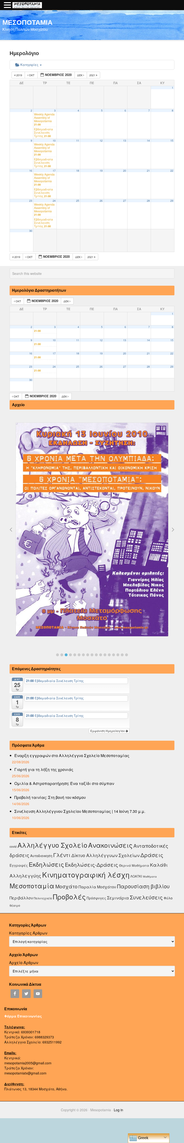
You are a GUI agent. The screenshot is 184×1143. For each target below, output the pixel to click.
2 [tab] (61, 654)
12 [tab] (105, 654)
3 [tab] (66, 654)
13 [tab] (109, 654)
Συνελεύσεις (146, 897)
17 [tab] (126, 654)
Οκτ (31, 75)
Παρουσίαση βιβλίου (143, 886)
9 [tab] (92, 654)
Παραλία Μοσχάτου (97, 886)
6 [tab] (79, 654)
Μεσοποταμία (32, 885)
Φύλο (168, 897)
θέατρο (15, 905)
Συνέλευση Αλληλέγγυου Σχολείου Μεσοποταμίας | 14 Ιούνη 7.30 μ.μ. (79, 811)
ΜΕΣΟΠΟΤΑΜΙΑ (27, 22)
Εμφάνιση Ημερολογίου (108, 731)
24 (54, 200)
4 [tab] (70, 654)
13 (124, 140)
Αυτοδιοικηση (41, 855)
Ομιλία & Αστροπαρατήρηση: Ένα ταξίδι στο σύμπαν (64, 783)
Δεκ (80, 75)
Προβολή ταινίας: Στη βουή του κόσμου (50, 797)
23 (30, 200)
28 (148, 200)
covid (13, 846)
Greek (142, 1138)
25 (77, 200)
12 (101, 140)
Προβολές (69, 896)
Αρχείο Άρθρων (23, 962)
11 (77, 140)
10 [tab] (96, 654)
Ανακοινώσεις (110, 845)
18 (77, 170)
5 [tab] (74, 654)
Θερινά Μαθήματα (134, 865)
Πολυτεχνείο (43, 898)
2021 (92, 75)
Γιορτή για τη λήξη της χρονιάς (43, 769)
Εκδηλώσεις (46, 864)
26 (101, 200)
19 (101, 170)
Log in (118, 1109)
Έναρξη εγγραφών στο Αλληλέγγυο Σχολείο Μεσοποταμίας (71, 755)
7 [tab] (83, 654)
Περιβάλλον (21, 898)
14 (148, 140)
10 (54, 140)
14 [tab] (113, 654)
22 (171, 170)
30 (30, 231)
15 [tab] (117, 654)
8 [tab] (87, 654)
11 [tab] (100, 654)
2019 (19, 75)
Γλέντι (61, 855)
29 (171, 200)
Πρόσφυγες (96, 898)
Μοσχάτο (66, 886)
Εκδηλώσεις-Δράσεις (91, 864)
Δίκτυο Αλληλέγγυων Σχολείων (105, 855)
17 (54, 170)
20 (124, 170)
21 (148, 170)
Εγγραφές (19, 865)
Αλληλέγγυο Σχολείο (52, 845)
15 (171, 140)
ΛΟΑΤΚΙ (136, 876)
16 (30, 170)
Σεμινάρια (118, 898)
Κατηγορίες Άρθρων (28, 933)
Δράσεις (151, 855)
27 (124, 200)
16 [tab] (122, 654)
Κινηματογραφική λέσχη (85, 874)
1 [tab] (57, 654)
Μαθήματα (150, 876)
